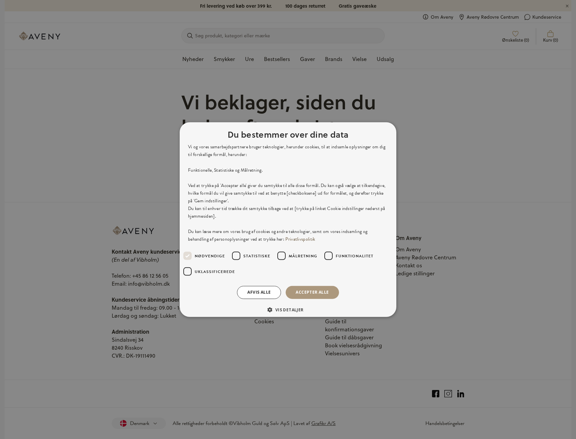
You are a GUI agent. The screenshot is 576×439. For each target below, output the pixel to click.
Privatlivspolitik (300, 239)
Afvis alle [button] (259, 292)
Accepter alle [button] (312, 292)
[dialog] (288, 219)
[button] (287, 310)
